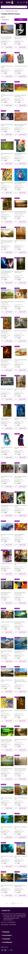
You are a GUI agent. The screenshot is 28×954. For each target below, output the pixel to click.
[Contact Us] (21, 2)
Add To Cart (9, 47)
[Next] (20, 903)
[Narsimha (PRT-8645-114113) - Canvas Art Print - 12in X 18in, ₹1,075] (20, 703)
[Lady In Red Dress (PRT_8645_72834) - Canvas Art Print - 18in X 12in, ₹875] (7, 468)
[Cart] (26, 2)
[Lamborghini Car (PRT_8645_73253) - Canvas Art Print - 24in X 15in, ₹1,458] (7, 526)
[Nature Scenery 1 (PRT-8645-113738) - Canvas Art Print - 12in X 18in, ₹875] (20, 848)
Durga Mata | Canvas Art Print (20, 66)
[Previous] (7, 903)
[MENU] (1, 2)
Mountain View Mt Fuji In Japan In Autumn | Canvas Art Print (20, 681)
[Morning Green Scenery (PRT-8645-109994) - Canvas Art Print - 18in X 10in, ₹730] (20, 614)
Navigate (6, 932)
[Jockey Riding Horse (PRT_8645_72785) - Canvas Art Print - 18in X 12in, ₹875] (20, 352)
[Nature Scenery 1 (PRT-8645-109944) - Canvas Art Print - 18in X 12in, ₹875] (7, 848)
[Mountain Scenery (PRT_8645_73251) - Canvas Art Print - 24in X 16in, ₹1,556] (7, 672)
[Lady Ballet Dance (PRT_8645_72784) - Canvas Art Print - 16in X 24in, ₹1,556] (7, 439)
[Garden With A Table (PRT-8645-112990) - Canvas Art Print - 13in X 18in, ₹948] (7, 204)
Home (2, 11)
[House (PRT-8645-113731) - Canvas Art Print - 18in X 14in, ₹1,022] (20, 294)
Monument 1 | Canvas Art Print (7, 621)
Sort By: (3, 17)
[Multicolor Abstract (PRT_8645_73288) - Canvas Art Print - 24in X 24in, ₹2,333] (7, 703)
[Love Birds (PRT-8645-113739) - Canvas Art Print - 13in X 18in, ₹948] (7, 556)
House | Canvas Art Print (19, 301)
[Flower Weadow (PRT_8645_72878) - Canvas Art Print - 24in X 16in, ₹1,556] (7, 145)
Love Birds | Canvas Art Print (7, 563)
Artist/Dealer (7, 942)
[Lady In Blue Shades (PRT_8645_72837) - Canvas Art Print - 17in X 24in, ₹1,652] (20, 439)
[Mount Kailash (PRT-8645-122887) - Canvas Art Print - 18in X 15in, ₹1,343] (7, 643)
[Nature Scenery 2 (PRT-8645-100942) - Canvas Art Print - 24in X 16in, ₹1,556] (7, 877)
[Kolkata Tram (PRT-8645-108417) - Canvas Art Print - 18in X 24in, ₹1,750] (20, 381)
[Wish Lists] (24, 2)
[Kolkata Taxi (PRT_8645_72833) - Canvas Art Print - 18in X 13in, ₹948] (7, 381)
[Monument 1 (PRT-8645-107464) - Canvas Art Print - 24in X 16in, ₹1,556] (7, 614)
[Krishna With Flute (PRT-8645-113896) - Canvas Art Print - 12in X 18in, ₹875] (20, 410)
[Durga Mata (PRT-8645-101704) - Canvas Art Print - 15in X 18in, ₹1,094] (20, 58)
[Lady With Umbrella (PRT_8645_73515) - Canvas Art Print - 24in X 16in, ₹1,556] (20, 497)
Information (7, 935)
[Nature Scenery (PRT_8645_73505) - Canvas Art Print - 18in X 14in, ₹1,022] (20, 790)
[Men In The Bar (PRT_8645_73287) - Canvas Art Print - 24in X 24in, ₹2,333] (20, 556)
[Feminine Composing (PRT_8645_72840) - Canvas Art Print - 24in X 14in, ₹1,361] (7, 116)
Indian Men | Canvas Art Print (20, 330)
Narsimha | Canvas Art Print (20, 710)
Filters (21, 19)
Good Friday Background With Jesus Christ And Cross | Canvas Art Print (7, 272)
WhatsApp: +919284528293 (9, 924)
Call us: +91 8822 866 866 (9, 922)
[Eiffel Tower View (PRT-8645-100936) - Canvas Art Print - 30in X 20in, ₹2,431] (7, 87)
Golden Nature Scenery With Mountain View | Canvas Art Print (7, 242)
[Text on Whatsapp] (18, 2)
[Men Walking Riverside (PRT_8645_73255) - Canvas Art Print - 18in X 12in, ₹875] (7, 585)
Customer (6, 939)
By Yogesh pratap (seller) (5, 98)
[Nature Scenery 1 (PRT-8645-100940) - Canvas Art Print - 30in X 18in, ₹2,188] (20, 819)
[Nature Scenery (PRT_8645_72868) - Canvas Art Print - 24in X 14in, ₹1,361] (7, 790)
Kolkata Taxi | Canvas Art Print (7, 388)
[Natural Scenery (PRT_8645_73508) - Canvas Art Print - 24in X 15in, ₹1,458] (20, 732)
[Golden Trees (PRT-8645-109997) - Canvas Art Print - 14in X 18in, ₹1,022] (20, 233)
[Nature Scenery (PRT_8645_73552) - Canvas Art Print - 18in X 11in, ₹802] (7, 819)
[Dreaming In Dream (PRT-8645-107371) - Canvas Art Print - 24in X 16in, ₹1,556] (7, 58)
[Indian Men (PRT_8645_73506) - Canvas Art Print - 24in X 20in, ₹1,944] (20, 323)
